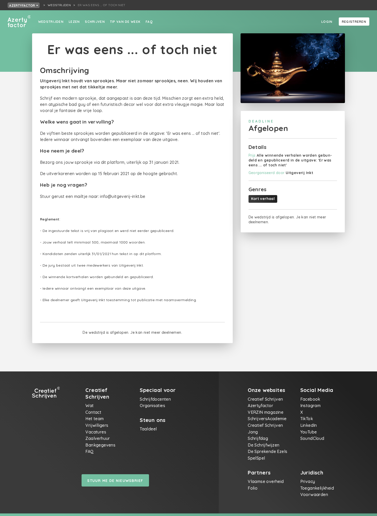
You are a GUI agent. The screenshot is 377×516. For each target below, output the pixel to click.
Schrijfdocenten (155, 399)
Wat (89, 405)
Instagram (310, 405)
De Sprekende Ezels (267, 451)
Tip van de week (125, 22)
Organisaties (152, 405)
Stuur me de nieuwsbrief (115, 480)
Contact (93, 412)
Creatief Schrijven (265, 399)
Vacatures (95, 431)
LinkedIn (308, 425)
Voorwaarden (314, 494)
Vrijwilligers (96, 425)
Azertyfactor (22, 5)
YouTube (308, 431)
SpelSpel (256, 458)
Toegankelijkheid (317, 488)
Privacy (307, 481)
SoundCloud (312, 438)
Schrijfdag (258, 438)
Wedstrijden (51, 22)
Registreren (354, 22)
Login (326, 22)
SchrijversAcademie (267, 418)
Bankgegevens (100, 445)
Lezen (74, 22)
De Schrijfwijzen (263, 445)
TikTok (306, 418)
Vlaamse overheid (266, 481)
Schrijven (95, 22)
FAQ (149, 22)
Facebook (310, 399)
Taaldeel (148, 428)
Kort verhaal (263, 198)
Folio (252, 488)
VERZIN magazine (265, 412)
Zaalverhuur (97, 438)
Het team (94, 418)
